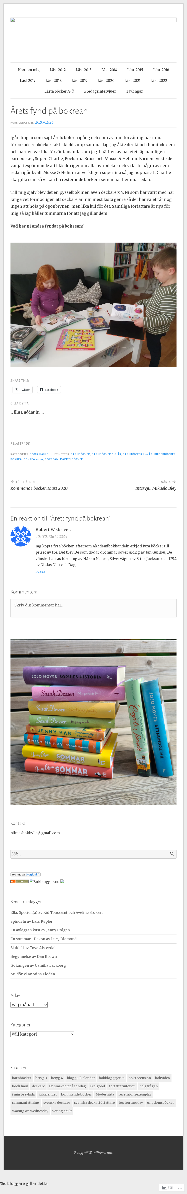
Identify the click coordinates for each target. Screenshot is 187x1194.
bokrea (16, 459)
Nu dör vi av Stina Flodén (32, 974)
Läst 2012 (58, 70)
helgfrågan (149, 1086)
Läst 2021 (132, 80)
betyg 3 (41, 1078)
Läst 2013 (83, 70)
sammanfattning (25, 1103)
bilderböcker (165, 454)
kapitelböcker (71, 459)
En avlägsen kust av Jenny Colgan (40, 930)
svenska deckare (56, 1103)
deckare (38, 1086)
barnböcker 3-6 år (106, 454)
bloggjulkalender (81, 1078)
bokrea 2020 (33, 459)
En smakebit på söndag (67, 1086)
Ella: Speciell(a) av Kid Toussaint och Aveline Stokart (56, 912)
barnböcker (80, 454)
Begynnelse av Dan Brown (33, 956)
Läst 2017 (28, 80)
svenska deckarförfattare (94, 1103)
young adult (62, 1111)
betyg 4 (57, 1078)
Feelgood (97, 1086)
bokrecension (140, 1078)
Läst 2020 (106, 80)
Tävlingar (134, 91)
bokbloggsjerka (112, 1078)
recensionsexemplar (134, 1094)
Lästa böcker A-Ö (59, 91)
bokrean (52, 459)
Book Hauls (39, 454)
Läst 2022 (159, 80)
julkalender (48, 1094)
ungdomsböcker (160, 1103)
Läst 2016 (161, 70)
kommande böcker (76, 1094)
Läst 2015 (135, 70)
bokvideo (162, 1078)
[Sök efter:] (93, 854)
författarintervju (122, 1086)
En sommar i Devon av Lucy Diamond (43, 939)
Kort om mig (29, 70)
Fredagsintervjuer (100, 91)
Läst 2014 (109, 70)
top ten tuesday (131, 1103)
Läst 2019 (80, 80)
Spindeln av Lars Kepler (31, 921)
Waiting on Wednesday (30, 1111)
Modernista (105, 1094)
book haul (20, 1086)
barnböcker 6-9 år (138, 454)
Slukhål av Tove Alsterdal (32, 948)
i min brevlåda (23, 1094)
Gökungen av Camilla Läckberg (38, 965)
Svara (40, 572)
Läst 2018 (54, 80)
